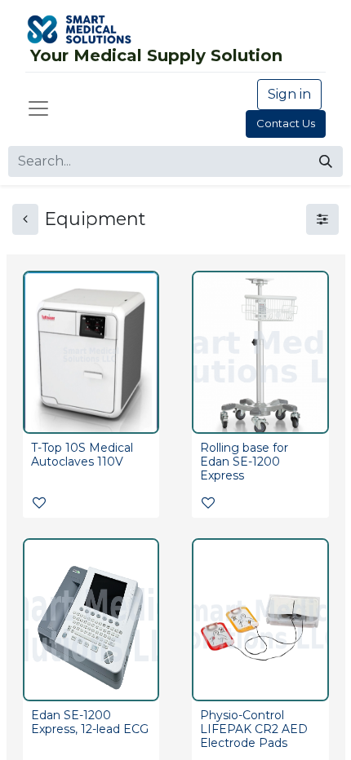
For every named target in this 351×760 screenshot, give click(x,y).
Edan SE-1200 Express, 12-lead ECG (90, 722)
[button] (39, 503)
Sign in (289, 94)
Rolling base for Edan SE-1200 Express (244, 461)
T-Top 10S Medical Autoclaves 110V (82, 454)
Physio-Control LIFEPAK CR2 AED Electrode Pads (254, 729)
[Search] (326, 161)
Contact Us (285, 123)
